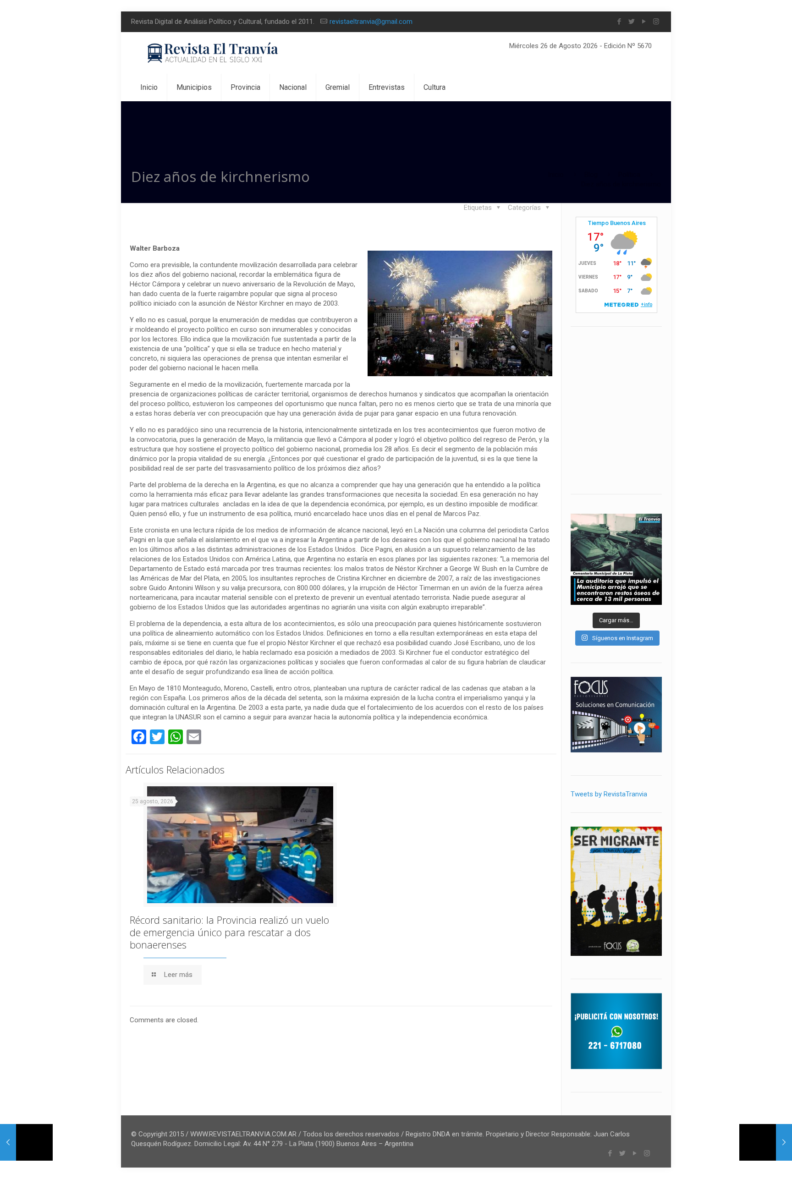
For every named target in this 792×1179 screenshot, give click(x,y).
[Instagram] (656, 21)
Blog (591, 174)
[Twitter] (631, 21)
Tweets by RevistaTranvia (609, 794)
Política (629, 174)
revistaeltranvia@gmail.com (371, 21)
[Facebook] (619, 21)
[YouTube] (644, 21)
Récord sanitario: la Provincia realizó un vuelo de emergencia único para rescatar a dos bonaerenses (229, 932)
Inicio (556, 174)
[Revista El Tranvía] (213, 53)
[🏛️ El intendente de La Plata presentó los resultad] (616, 559)
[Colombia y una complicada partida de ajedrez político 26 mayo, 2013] (26, 1142)
